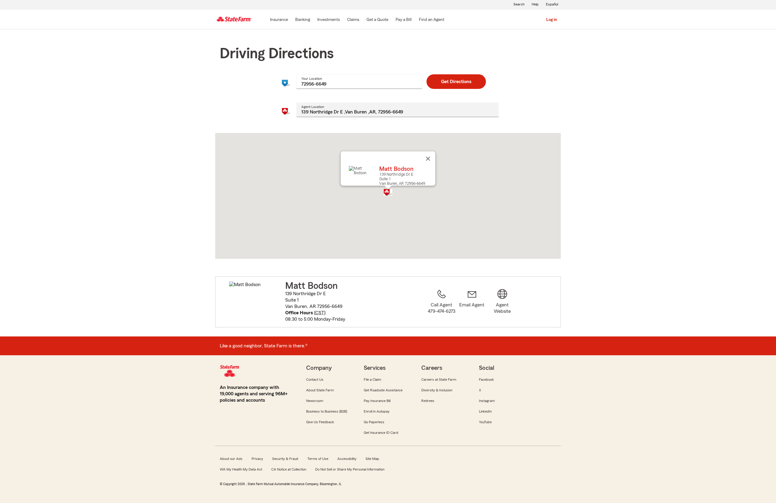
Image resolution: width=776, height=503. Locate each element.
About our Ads (231, 459)
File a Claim (372, 379)
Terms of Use (317, 459)
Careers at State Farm (438, 379)
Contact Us (314, 379)
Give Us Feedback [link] (320, 422)
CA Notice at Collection (288, 469)
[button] (388, 192)
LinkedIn (485, 411)
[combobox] (359, 81)
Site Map (372, 459)
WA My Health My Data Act (241, 469)
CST (319, 312)
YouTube (485, 422)
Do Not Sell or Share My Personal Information (349, 469)
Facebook (486, 379)
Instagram (487, 401)
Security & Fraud (285, 459)
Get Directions (456, 81)
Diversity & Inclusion (436, 390)
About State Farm (320, 390)
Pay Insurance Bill (377, 401)
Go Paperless (374, 422)
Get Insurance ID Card (381, 432)
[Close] (428, 158)
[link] (472, 305)
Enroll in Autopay (377, 411)
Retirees (427, 401)
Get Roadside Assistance (383, 390)
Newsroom (314, 401)
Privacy (257, 459)
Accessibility (346, 459)
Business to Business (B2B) (326, 411)
